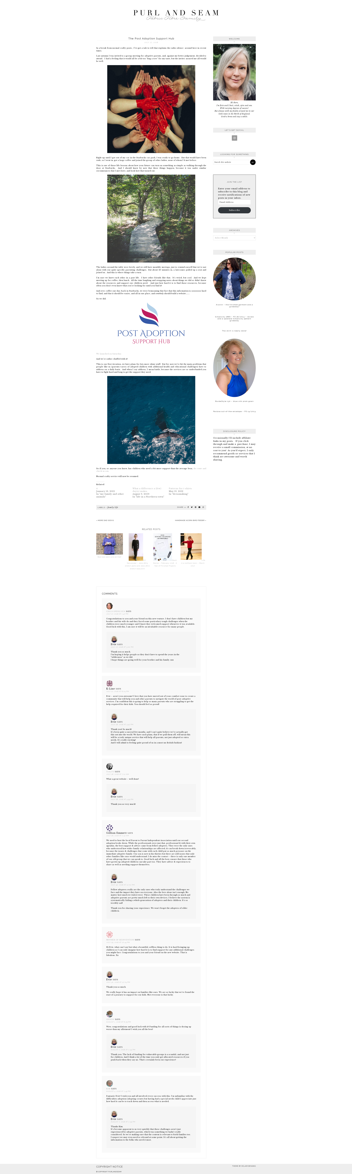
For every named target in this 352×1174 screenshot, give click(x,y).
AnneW (110, 1019)
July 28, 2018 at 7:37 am (117, 836)
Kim (108, 1089)
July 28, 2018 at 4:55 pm (122, 799)
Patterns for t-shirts (180, 488)
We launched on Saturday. (109, 354)
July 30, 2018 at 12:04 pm (118, 982)
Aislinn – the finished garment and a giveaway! (234, 306)
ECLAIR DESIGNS (249, 1166)
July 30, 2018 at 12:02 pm (123, 885)
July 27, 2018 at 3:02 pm (122, 647)
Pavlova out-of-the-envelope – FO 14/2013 (234, 411)
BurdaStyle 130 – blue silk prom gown (234, 401)
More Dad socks (106, 520)
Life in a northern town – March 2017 (193, 563)
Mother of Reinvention (120, 940)
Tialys (110, 772)
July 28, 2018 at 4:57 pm (122, 724)
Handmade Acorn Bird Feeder (190, 520)
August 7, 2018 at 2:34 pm (123, 1050)
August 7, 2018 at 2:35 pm (123, 1122)
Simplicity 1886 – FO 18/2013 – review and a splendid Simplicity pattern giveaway (234, 319)
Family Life (113, 507)
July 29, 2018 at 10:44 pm (118, 942)
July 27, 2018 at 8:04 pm (117, 691)
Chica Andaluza (115, 611)
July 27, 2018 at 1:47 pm (117, 614)
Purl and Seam (176, 15)
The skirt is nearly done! (234, 331)
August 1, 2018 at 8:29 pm (118, 1022)
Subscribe (234, 210)
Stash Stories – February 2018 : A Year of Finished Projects (165, 563)
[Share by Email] (199, 507)
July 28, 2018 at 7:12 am (117, 774)
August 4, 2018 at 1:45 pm (118, 1091)
